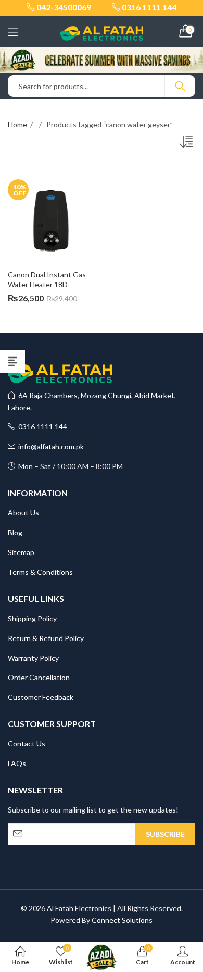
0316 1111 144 (41, 426)
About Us (23, 512)
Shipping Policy (32, 618)
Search (180, 86)
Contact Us (26, 743)
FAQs (17, 763)
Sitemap (21, 552)
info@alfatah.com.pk (49, 446)
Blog (15, 532)
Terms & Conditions (40, 572)
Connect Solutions (122, 920)
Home (17, 124)
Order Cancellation (39, 677)
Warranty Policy (33, 658)
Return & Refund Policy (46, 638)
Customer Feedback (40, 697)
